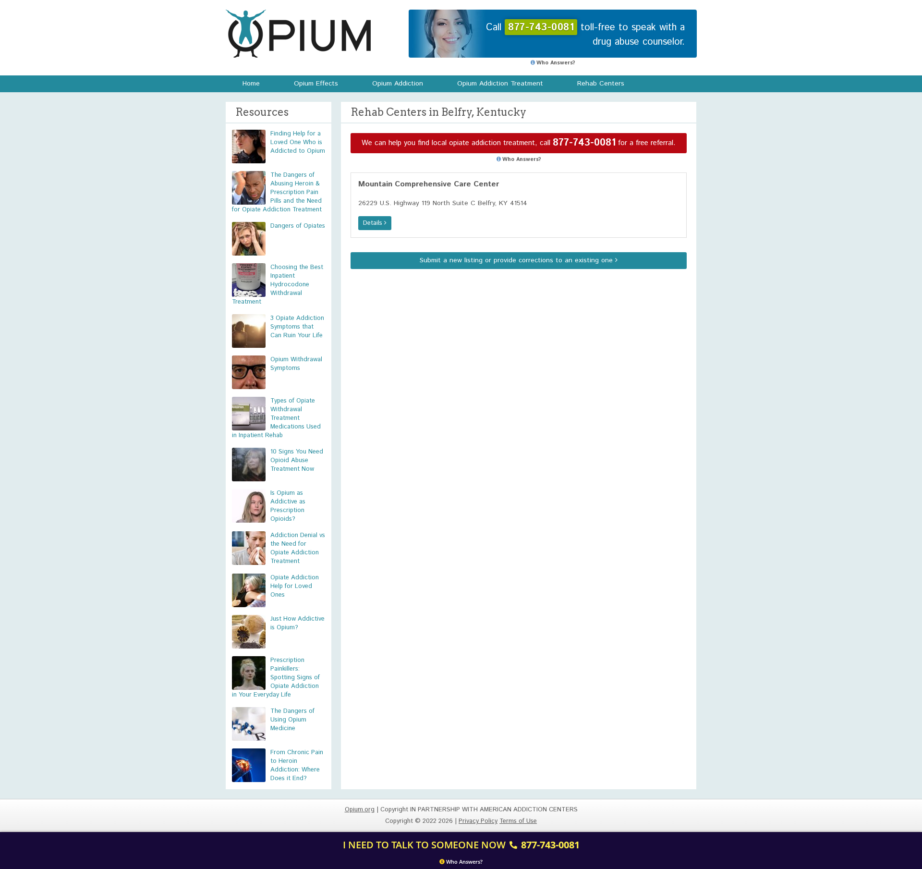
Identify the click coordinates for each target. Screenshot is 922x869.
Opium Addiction (397, 83)
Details (373, 223)
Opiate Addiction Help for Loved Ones (294, 586)
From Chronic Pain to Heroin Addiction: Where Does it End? (296, 765)
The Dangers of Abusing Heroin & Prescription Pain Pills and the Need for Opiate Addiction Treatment (277, 192)
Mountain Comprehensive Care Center (428, 184)
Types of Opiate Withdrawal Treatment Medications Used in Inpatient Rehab (276, 418)
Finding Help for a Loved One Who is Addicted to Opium (297, 142)
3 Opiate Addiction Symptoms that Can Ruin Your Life (297, 327)
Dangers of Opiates (297, 226)
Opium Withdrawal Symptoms (296, 364)
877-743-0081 (584, 143)
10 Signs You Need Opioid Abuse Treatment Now (296, 460)
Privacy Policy (478, 821)
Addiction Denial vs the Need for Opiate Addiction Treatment (297, 548)
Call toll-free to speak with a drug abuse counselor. (585, 35)
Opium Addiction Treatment (500, 83)
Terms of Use (518, 821)
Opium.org (298, 34)
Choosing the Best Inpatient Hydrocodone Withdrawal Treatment (277, 284)
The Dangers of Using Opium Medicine (292, 720)
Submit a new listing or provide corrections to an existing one (517, 260)
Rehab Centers (600, 83)
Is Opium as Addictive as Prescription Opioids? (287, 506)
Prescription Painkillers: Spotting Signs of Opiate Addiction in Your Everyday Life (276, 677)
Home (251, 83)
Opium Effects (316, 83)
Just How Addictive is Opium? (297, 623)
